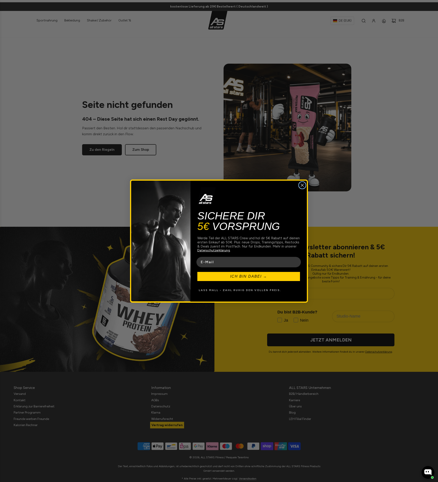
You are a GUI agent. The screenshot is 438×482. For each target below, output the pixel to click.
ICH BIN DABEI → (248, 276)
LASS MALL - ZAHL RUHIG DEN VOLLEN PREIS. (240, 290)
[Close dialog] (302, 185)
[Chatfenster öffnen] (428, 472)
